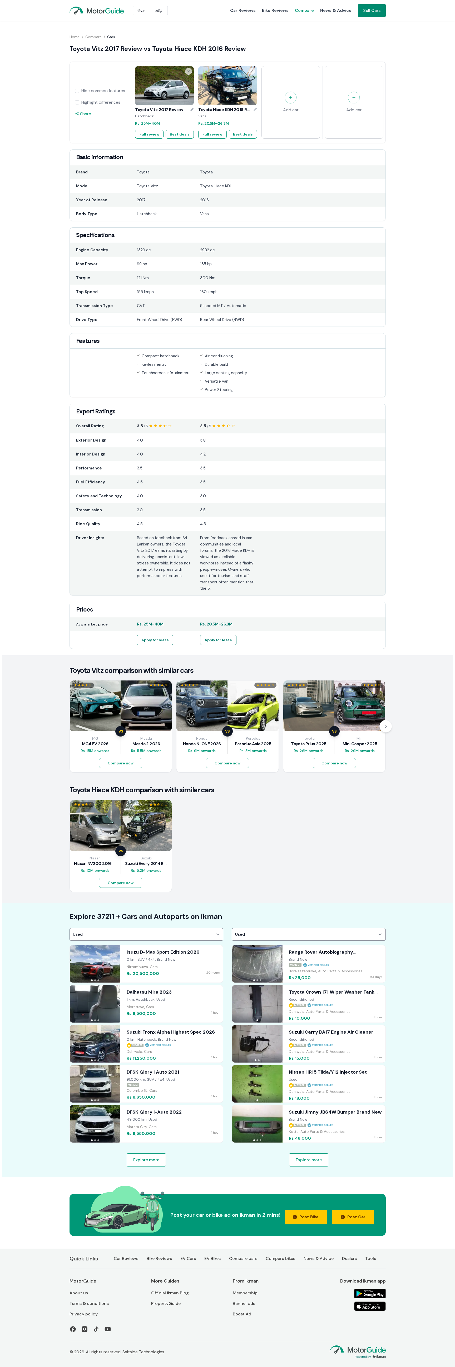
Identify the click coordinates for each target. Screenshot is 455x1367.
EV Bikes (212, 1258)
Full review (149, 134)
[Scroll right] (385, 726)
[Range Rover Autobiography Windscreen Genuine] (308, 964)
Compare (304, 10)
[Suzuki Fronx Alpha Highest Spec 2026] (146, 1044)
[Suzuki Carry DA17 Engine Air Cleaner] (308, 1044)
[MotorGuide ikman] (82, 10)
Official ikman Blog (170, 1293)
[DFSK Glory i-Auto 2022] (146, 1124)
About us (79, 1293)
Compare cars (243, 1258)
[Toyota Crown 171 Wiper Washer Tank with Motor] (308, 1004)
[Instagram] (84, 1329)
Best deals (180, 134)
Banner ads (244, 1303)
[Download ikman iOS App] (370, 1306)
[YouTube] (107, 1329)
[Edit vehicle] (192, 110)
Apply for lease (155, 640)
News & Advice (336, 10)
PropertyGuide (166, 1303)
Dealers (349, 1258)
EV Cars (188, 1258)
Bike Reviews (275, 10)
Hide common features (103, 90)
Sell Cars (371, 10)
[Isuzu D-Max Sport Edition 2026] (146, 964)
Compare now (120, 763)
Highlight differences (100, 102)
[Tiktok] (96, 1329)
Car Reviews (243, 10)
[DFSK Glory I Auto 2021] (146, 1084)
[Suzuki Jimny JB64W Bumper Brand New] (308, 1124)
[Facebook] (73, 1329)
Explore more (146, 1160)
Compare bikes (280, 1258)
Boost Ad (242, 1314)
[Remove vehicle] (188, 71)
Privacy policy (84, 1314)
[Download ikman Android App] (370, 1293)
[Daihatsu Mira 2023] (146, 1004)
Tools (370, 1258)
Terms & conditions (89, 1303)
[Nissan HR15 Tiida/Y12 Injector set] (308, 1084)
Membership (245, 1293)
